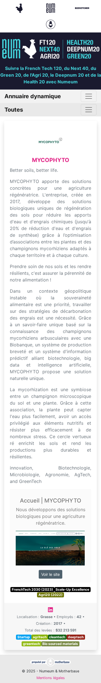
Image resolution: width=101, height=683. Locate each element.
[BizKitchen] (82, 7)
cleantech (57, 637)
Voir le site (50, 574)
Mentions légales (50, 678)
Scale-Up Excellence (72, 589)
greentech (31, 644)
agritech (40, 637)
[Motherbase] (51, 24)
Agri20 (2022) (50, 595)
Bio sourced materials (60, 644)
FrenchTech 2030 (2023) (32, 589)
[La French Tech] (20, 7)
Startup (23, 637)
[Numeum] (51, 7)
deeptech (76, 637)
